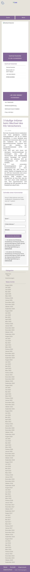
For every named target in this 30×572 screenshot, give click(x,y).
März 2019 (8, 472)
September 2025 (10, 308)
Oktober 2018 (9, 483)
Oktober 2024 (9, 332)
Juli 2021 (7, 413)
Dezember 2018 (9, 479)
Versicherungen (9, 278)
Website (7, 229)
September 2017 (10, 511)
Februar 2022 (9, 398)
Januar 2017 (8, 528)
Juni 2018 (8, 492)
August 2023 (8, 360)
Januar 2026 (8, 300)
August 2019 (8, 462)
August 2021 (8, 411)
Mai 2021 (8, 417)
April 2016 (8, 547)
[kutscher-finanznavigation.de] (15, 2)
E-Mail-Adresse (9, 224)
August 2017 (8, 513)
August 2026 (8, 285)
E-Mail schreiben (10, 76)
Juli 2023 (7, 362)
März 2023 (8, 370)
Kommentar (8, 204)
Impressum (22, 567)
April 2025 (8, 319)
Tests (7, 275)
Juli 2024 (7, 338)
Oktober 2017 (9, 509)
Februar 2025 (9, 323)
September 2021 (10, 409)
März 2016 (8, 549)
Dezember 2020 (9, 428)
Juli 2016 (7, 541)
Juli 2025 (7, 313)
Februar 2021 (9, 423)
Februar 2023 (9, 372)
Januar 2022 (8, 400)
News (5, 567)
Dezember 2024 (9, 328)
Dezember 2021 (9, 402)
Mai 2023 (8, 366)
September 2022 (10, 383)
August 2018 (8, 487)
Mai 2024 (8, 343)
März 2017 (8, 524)
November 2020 (9, 430)
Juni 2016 (8, 543)
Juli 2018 (7, 489)
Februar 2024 (9, 349)
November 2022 (9, 379)
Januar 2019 (8, 477)
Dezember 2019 (9, 453)
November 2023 (9, 355)
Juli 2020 (7, 438)
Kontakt (13, 567)
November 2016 (9, 532)
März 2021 (8, 421)
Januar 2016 (8, 553)
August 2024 (8, 336)
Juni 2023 (8, 364)
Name (7, 218)
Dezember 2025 (9, 302)
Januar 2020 (8, 451)
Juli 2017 (7, 515)
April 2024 (8, 345)
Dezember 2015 (9, 556)
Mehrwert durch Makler (12, 109)
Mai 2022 (8, 392)
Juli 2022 (7, 387)
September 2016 (10, 536)
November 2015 (9, 558)
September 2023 (10, 357)
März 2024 (8, 347)
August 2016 (8, 538)
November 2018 (9, 481)
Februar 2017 (9, 526)
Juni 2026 (8, 289)
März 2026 (8, 296)
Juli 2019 (7, 464)
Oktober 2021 (9, 406)
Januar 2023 (8, 374)
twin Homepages (21, 570)
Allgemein (8, 274)
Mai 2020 (8, 443)
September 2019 (10, 460)
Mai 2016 (8, 545)
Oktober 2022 (9, 381)
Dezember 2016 (9, 530)
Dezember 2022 (9, 377)
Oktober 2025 (9, 306)
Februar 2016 (9, 551)
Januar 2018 (8, 502)
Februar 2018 (9, 500)
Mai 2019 (8, 468)
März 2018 (8, 498)
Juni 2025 (8, 315)
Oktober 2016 (9, 534)
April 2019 (8, 470)
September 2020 (10, 434)
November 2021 (9, 404)
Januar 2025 (8, 325)
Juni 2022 (8, 389)
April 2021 (8, 419)
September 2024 (10, 334)
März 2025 (8, 321)
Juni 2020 (8, 441)
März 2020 (8, 447)
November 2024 (9, 330)
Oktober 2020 (9, 432)
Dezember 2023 (9, 353)
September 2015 (10, 562)
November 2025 (9, 304)
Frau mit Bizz (9, 112)
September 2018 (10, 485)
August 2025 (8, 311)
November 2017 (9, 507)
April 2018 (8, 496)
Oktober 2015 (9, 560)
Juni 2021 (8, 415)
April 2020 (8, 445)
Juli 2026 (7, 287)
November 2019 (9, 455)
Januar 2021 (8, 426)
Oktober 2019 (9, 458)
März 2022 (8, 396)
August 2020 (8, 436)
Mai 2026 (8, 291)
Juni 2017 (8, 517)
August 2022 (8, 385)
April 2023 (8, 368)
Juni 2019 (8, 466)
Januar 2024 (8, 351)
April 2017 (8, 521)
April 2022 (8, 394)
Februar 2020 (9, 449)
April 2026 (8, 294)
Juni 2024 (8, 340)
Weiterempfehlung (10, 105)
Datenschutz (8, 248)
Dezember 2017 (9, 504)
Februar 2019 (9, 475)
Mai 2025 (8, 317)
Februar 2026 (9, 298)
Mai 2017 (8, 519)
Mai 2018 (8, 494)
